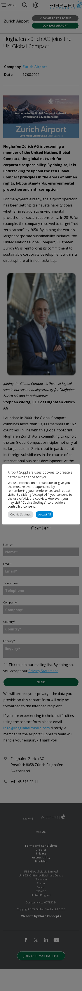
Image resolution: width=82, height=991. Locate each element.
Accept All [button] (44, 514)
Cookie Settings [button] (20, 514)
